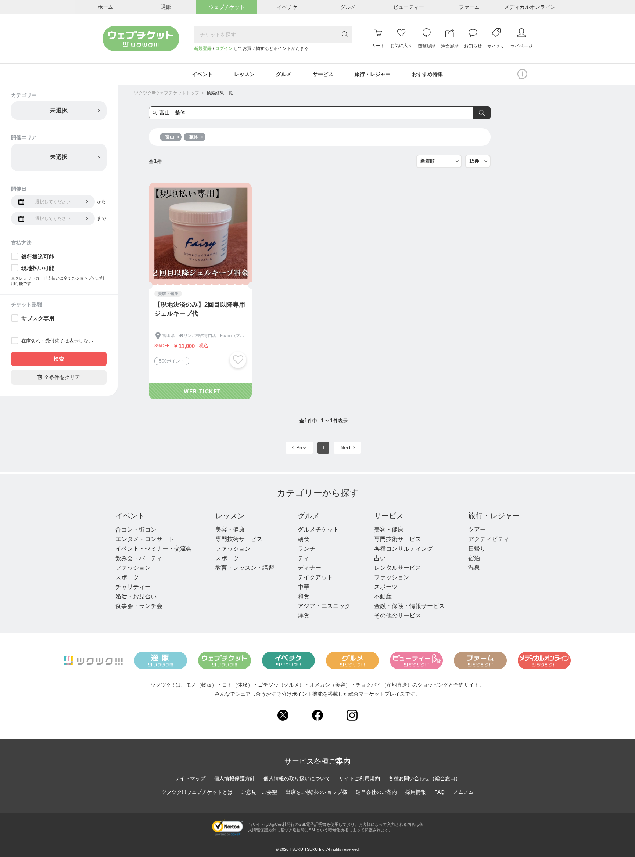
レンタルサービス (397, 568)
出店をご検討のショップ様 (316, 792)
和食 (303, 596)
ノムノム (463, 792)
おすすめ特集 (427, 74)
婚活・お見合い (136, 596)
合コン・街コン (136, 529)
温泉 (474, 568)
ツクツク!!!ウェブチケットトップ (166, 93)
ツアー (477, 529)
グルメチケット (318, 529)
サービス (388, 516)
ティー (306, 558)
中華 (303, 587)
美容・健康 (230, 529)
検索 (59, 359)
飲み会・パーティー (141, 558)
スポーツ (127, 577)
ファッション (133, 568)
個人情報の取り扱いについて (296, 778)
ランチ (306, 548)
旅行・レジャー (494, 516)
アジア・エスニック (324, 606)
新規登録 (203, 48)
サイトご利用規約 (359, 778)
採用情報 (415, 792)
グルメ (309, 516)
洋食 (303, 615)
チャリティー (133, 587)
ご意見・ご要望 (259, 792)
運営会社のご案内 (376, 792)
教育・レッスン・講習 (244, 568)
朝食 (303, 539)
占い (380, 558)
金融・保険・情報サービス (409, 606)
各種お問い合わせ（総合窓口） (424, 778)
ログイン (224, 48)
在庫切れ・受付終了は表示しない (57, 340)
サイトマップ (190, 778)
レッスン (230, 516)
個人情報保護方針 (234, 778)
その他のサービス (397, 615)
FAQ (439, 792)
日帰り (477, 548)
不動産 (383, 596)
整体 (193, 137)
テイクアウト (315, 577)
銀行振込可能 (37, 256)
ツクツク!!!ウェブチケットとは (197, 792)
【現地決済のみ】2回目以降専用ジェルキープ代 (199, 309)
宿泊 (474, 558)
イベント (130, 516)
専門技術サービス (238, 539)
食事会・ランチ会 (138, 606)
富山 (169, 137)
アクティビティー (491, 539)
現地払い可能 (37, 268)
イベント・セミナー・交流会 (153, 548)
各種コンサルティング (403, 548)
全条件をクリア (58, 377)
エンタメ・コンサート (144, 539)
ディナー (309, 568)
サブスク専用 (37, 318)
